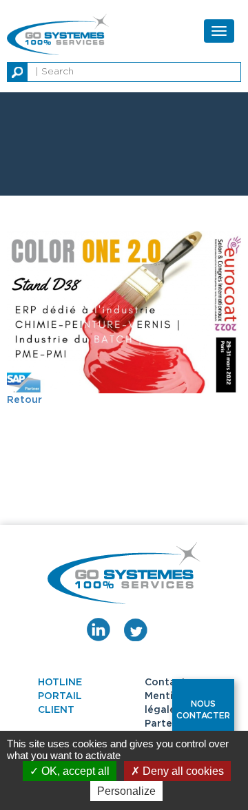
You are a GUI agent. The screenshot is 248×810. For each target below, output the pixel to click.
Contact (165, 682)
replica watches (39, 7)
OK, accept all (74, 771)
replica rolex (183, 7)
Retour (24, 400)
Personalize (126, 791)
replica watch (115, 7)
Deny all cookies (182, 771)
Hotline (60, 682)
